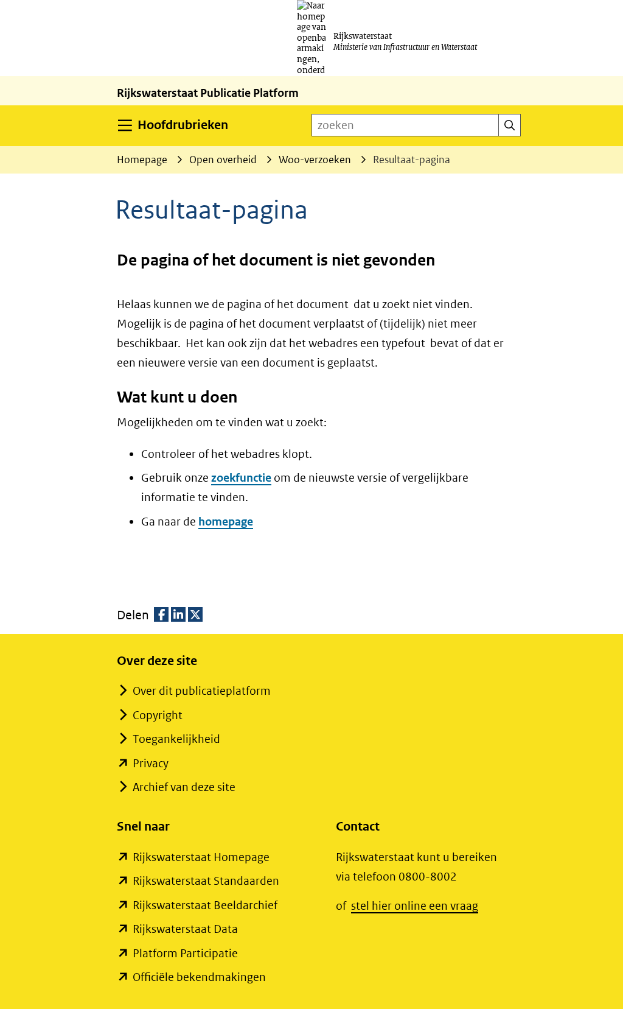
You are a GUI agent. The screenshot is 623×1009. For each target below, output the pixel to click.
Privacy (151, 763)
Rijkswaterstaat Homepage (201, 857)
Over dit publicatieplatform (202, 691)
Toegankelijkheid (176, 739)
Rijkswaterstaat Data (185, 929)
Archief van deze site (184, 787)
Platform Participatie (185, 953)
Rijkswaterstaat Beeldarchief (205, 905)
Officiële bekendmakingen (199, 977)
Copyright (158, 715)
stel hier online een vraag (414, 906)
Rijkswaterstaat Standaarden (206, 881)
